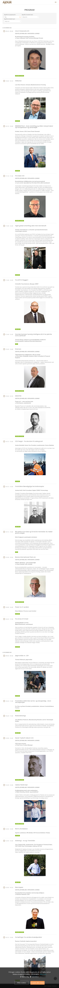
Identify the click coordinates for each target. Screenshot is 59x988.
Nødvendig (25, 977)
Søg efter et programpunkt (10, 14)
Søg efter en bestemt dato (27, 14)
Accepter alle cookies (37, 983)
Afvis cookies (21, 983)
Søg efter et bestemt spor (9, 19)
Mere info (43, 974)
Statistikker (35, 977)
